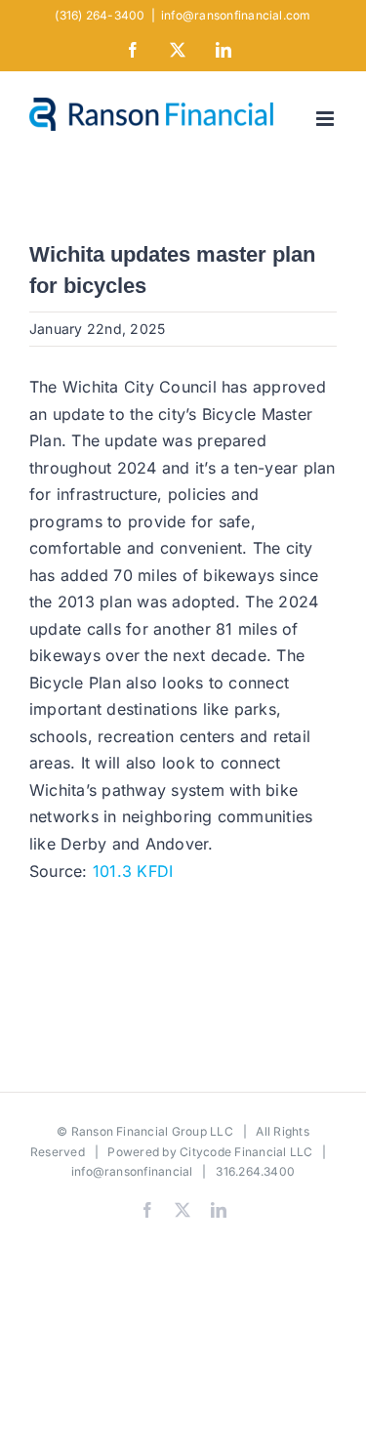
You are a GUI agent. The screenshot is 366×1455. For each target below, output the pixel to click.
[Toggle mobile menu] (326, 118)
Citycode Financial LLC (246, 1151)
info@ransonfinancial (132, 1171)
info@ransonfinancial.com (236, 15)
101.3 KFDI (133, 871)
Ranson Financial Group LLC (152, 1131)
